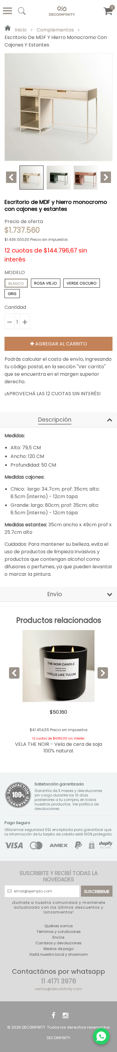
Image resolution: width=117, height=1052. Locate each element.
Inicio (20, 29)
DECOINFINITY (33, 1027)
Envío (54, 594)
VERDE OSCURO (82, 283)
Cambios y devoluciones (58, 943)
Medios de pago (59, 948)
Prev (11, 177)
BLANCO (16, 283)
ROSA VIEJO (45, 283)
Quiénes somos (58, 925)
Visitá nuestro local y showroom (58, 954)
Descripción (54, 420)
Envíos (58, 937)
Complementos (55, 29)
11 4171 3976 (58, 981)
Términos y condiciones (59, 931)
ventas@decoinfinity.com (58, 988)
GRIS (12, 294)
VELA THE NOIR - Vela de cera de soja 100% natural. (58, 747)
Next (105, 177)
